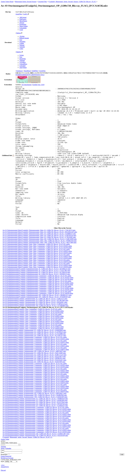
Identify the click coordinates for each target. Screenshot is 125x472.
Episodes (8, 448)
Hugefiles (22, 41)
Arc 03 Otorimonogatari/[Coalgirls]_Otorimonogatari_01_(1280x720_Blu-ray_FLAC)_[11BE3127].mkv (35, 298)
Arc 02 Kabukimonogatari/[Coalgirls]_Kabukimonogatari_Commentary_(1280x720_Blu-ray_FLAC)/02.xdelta (37, 281)
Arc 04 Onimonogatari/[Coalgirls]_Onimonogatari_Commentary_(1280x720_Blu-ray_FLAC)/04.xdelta (35, 348)
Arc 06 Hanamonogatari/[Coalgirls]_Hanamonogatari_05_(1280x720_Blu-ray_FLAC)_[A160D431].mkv (35, 405)
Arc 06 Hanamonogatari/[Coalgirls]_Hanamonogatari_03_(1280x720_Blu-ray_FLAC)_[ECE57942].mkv (35, 402)
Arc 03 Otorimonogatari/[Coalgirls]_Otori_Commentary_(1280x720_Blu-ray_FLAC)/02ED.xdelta (33, 316)
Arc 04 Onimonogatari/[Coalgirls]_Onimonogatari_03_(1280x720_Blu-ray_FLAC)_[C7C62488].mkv (34, 334)
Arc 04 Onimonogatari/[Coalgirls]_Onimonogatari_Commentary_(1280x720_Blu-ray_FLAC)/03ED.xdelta (36, 346)
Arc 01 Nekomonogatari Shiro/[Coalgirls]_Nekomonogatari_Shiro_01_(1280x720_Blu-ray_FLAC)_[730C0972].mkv (39, 230)
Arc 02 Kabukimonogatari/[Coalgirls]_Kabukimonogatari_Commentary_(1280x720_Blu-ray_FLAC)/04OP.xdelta (38, 293)
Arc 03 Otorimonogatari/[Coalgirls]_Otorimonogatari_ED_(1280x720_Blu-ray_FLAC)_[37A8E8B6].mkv (36, 305)
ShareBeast (27, 71)
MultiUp (18, 52)
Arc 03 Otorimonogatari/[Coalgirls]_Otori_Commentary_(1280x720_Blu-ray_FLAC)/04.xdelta (32, 325)
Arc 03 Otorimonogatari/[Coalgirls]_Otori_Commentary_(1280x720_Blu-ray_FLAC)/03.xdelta (32, 320)
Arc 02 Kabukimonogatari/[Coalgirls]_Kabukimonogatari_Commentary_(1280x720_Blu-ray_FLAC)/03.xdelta (37, 286)
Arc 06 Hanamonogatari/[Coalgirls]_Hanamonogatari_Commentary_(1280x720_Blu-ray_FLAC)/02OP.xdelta (37, 416)
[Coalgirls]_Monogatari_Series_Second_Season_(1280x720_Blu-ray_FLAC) (72, 1)
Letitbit (21, 43)
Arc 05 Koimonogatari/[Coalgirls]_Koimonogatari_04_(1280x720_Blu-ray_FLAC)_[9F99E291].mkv (34, 358)
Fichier (21, 55)
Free (20, 40)
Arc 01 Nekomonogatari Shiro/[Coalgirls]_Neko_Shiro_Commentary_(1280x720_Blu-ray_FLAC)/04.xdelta (36, 260)
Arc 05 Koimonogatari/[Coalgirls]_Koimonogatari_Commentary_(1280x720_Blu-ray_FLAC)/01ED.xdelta (36, 365)
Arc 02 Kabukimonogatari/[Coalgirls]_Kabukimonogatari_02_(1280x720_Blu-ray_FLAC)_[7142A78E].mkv (36, 270)
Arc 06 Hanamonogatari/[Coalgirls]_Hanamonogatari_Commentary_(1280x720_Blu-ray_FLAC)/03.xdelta (36, 418)
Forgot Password (6, 456)
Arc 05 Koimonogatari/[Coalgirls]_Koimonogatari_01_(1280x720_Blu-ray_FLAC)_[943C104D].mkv (34, 353)
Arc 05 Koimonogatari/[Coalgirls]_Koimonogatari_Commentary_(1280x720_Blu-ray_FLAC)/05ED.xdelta (36, 386)
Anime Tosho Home (7, 1)
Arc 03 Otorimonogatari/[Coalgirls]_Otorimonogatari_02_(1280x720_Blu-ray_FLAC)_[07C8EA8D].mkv (35, 300)
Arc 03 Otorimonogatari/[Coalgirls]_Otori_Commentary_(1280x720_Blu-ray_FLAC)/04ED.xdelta (33, 327)
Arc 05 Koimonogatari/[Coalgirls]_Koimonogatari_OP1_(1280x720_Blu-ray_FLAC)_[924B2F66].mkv (35, 395)
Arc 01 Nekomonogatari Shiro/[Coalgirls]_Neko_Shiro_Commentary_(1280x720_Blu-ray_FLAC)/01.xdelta (36, 244)
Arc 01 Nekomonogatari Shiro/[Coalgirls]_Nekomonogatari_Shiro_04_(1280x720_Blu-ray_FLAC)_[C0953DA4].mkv (39, 235)
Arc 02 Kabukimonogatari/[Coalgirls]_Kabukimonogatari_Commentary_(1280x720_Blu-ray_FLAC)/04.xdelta (37, 291)
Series (2, 448)
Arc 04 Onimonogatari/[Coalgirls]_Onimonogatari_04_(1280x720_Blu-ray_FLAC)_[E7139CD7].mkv (34, 335)
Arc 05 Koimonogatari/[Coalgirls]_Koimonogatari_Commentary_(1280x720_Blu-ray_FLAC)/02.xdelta (35, 369)
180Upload (22, 17)
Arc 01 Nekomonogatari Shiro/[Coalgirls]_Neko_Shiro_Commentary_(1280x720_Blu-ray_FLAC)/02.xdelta (36, 249)
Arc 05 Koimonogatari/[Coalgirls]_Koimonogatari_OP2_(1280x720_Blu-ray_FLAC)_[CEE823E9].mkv (35, 397)
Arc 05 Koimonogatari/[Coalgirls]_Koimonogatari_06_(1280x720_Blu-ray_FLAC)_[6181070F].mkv (34, 362)
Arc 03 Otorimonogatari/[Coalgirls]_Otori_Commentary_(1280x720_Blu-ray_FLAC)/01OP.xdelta (33, 312)
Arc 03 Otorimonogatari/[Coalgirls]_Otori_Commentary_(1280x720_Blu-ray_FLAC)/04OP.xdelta (33, 328)
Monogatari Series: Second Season (25, 1)
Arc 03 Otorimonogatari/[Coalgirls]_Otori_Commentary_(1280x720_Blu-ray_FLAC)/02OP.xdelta (33, 318)
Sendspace (19, 71)
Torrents (3, 446)
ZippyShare (23, 67)
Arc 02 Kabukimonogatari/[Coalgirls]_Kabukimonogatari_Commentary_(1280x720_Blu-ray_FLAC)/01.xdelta (37, 276)
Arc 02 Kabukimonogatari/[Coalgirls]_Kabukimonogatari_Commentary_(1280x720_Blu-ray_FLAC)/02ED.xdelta (38, 283)
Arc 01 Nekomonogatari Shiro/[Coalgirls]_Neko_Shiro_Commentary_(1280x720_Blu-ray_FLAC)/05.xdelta (36, 263)
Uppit (21, 30)
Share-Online (23, 26)
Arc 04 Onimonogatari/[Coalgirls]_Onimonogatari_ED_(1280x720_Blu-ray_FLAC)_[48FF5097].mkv (34, 351)
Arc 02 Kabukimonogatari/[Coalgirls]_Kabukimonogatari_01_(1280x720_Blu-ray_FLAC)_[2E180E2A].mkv (37, 269)
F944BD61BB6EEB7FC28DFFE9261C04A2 (30, 75)
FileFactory (22, 19)
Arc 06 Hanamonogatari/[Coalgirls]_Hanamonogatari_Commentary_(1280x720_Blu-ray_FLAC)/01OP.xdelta (37, 411)
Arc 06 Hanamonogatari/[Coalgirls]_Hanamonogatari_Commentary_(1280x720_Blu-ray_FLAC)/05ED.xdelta (37, 430)
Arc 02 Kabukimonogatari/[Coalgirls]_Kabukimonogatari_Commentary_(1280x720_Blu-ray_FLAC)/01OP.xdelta (38, 279)
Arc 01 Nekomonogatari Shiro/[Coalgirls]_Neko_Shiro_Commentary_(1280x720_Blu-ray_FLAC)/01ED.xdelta (37, 246)
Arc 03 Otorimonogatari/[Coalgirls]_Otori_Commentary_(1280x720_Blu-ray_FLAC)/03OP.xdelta (33, 323)
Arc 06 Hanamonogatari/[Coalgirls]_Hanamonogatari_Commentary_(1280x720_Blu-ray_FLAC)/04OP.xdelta (37, 427)
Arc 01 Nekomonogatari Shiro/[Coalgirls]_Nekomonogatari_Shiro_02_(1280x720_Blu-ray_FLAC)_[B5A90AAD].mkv (40, 232)
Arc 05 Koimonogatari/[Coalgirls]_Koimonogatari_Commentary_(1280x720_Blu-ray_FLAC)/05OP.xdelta (36, 388)
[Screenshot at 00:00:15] (22, 82)
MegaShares (23, 21)
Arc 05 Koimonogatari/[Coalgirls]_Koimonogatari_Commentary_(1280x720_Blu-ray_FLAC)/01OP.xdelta (36, 367)
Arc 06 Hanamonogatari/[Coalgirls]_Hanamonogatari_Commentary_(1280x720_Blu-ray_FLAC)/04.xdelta (36, 423)
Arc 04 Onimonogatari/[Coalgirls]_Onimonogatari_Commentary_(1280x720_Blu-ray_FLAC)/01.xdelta (35, 337)
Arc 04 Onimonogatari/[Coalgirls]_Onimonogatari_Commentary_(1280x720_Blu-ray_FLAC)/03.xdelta (35, 344)
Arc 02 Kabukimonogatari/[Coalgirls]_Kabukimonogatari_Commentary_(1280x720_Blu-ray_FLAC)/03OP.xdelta (38, 290)
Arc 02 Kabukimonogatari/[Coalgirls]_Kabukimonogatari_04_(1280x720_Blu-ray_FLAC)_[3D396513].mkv (36, 274)
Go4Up (25, 14)
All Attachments (26, 84)
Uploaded (22, 66)
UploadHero (23, 64)
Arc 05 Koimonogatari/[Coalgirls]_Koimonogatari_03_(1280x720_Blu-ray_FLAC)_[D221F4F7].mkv (34, 356)
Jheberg (18, 33)
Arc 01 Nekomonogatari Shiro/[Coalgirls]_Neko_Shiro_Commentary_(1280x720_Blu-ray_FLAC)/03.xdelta (36, 255)
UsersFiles (42, 71)
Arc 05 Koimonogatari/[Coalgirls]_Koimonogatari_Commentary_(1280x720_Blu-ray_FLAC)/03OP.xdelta (36, 377)
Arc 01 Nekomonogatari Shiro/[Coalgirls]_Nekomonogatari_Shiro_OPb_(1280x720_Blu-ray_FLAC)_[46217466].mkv (40, 242)
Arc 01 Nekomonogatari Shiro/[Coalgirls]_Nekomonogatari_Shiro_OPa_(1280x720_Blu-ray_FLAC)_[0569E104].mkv (40, 241)
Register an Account (7, 458)
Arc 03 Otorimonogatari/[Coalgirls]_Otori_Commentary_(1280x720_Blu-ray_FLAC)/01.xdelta (32, 309)
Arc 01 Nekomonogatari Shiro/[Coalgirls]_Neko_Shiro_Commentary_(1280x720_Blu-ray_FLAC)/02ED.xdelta (37, 251)
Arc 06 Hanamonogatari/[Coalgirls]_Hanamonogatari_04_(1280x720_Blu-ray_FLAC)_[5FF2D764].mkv (35, 404)
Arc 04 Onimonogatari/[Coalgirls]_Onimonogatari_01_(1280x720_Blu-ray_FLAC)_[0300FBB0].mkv (34, 330)
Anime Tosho (5, 439)
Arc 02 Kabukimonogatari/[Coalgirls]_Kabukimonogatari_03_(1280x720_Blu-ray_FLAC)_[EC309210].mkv (36, 272)
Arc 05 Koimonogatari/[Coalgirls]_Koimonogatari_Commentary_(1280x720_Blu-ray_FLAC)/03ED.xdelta (36, 376)
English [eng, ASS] (38, 84)
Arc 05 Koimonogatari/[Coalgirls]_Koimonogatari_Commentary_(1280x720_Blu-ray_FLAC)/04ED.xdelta (36, 381)
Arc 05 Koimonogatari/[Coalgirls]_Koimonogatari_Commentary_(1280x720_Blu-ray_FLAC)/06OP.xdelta (36, 391)
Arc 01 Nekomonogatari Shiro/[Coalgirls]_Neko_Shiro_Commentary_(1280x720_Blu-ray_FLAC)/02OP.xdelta (37, 253)
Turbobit (22, 47)
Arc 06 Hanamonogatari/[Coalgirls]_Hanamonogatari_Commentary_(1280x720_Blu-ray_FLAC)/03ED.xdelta (37, 420)
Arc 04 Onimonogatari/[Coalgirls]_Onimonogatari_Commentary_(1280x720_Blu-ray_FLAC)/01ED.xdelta (36, 339)
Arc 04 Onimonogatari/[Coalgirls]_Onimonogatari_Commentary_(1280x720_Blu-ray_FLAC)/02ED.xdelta (36, 342)
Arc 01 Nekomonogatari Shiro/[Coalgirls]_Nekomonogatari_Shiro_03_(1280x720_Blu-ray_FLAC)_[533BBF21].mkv (39, 234)
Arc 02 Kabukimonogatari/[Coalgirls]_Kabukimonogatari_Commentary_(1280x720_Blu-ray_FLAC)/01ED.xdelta (38, 277)
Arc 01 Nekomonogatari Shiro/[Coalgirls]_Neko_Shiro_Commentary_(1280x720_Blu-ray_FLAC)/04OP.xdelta (37, 262)
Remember (4, 454)
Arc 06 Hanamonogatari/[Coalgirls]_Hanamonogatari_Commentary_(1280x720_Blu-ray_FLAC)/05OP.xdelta (37, 432)
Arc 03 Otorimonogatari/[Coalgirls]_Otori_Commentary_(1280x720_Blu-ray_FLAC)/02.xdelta (32, 314)
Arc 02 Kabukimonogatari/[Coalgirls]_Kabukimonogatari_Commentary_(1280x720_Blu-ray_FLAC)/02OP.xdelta (38, 284)
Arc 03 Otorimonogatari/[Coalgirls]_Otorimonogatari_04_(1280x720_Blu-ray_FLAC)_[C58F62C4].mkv (35, 304)
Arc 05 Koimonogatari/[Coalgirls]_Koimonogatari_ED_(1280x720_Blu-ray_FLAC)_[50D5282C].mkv (35, 393)
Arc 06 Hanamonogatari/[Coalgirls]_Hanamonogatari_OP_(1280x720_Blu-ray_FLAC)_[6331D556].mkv (35, 435)
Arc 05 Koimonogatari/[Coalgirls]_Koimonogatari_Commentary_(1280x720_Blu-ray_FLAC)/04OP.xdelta (36, 383)
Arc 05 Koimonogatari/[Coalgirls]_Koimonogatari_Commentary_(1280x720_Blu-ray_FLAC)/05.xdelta (35, 384)
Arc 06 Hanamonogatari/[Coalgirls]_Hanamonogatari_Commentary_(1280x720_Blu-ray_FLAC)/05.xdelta (36, 428)
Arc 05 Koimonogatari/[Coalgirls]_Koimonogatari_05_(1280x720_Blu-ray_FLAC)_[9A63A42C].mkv (34, 360)
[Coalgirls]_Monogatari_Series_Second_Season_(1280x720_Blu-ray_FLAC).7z (27, 437)
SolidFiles (35, 71)
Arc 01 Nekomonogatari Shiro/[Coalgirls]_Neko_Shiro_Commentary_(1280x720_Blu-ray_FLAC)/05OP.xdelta (37, 267)
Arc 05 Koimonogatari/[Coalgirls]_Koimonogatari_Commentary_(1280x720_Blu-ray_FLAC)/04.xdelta (35, 379)
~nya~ (3, 465)
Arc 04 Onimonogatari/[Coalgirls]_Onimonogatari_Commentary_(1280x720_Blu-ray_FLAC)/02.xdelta (35, 341)
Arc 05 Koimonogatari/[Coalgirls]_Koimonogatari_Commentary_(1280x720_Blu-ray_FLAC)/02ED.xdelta (36, 370)
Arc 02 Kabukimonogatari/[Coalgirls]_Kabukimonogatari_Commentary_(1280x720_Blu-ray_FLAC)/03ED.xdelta (38, 288)
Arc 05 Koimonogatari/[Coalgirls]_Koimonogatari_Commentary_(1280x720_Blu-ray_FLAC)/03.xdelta (35, 374)
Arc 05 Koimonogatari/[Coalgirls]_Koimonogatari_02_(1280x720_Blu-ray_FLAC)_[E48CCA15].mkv (35, 355)
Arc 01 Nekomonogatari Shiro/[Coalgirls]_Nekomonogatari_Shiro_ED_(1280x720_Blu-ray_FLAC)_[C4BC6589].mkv (40, 239)
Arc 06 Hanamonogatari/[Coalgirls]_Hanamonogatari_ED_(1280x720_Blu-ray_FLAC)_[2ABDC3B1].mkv (36, 434)
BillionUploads (24, 38)
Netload (21, 45)
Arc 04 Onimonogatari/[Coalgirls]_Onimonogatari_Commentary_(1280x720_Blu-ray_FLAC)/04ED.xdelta (36, 349)
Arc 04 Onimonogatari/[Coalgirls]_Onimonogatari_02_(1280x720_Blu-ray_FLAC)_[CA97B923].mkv (34, 332)
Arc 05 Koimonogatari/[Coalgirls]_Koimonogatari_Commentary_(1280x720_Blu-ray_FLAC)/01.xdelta (35, 363)
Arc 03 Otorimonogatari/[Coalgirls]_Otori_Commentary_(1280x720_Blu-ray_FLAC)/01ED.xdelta (33, 311)
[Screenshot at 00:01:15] (34, 82)
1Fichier (22, 36)
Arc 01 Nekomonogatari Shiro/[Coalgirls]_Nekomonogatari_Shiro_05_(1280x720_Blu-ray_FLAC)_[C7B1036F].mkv (39, 237)
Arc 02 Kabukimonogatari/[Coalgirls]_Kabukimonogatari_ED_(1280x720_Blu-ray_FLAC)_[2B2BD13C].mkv (37, 295)
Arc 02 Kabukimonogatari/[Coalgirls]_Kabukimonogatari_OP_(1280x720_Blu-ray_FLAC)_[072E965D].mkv (37, 297)
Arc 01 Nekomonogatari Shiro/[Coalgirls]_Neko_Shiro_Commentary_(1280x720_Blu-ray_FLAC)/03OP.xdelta (37, 258)
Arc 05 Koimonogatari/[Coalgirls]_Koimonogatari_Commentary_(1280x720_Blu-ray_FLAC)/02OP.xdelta (36, 372)
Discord (3, 470)
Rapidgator (22, 24)
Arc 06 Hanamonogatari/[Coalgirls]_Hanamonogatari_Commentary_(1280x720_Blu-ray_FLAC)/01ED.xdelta (37, 409)
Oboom (21, 22)
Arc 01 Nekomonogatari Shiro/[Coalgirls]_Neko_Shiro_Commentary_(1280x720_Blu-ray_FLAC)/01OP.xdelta (37, 248)
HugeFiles (22, 59)
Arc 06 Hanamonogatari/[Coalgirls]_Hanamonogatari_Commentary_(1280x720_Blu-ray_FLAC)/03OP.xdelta (37, 421)
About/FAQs (5, 467)
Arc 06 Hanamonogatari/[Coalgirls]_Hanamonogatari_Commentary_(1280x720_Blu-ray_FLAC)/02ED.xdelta (37, 414)
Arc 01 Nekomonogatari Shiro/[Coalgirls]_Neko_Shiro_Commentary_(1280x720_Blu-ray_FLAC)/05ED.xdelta (37, 265)
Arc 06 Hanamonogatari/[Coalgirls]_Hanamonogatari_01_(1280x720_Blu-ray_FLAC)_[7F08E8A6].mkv (35, 398)
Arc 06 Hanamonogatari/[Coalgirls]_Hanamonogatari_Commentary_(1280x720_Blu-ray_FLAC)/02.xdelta (36, 413)
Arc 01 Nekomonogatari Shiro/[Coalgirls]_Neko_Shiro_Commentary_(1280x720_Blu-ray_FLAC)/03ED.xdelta (37, 256)
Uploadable (23, 28)
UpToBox (22, 62)
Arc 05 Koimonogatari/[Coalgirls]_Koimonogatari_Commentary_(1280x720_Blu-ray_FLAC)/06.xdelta (35, 390)
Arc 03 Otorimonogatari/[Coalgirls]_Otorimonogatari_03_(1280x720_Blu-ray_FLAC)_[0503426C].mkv (35, 302)
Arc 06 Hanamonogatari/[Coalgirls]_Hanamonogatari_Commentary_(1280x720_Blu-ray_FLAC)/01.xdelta (36, 407)
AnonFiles (19, 14)
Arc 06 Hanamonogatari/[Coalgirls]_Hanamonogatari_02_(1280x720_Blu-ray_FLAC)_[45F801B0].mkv (35, 400)
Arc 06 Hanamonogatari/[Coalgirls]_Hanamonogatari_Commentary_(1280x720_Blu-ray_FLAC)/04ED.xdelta (37, 425)
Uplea (21, 48)
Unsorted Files (42, 1)
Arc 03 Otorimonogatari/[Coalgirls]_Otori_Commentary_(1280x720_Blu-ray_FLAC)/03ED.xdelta (33, 321)
